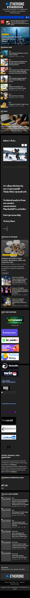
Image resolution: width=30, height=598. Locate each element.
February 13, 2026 (16, 264)
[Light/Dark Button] (25, 17)
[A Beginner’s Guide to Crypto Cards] (4, 104)
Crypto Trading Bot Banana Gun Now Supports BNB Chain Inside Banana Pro (19, 280)
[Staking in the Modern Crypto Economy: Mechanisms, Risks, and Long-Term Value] (15, 248)
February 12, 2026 (16, 43)
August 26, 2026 (16, 549)
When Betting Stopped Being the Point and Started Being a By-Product (18, 79)
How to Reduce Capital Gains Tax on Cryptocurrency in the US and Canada (15, 128)
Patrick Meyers (6, 43)
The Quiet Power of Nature (16, 96)
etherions (14, 471)
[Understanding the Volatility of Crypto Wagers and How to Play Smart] (6, 291)
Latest (10, 51)
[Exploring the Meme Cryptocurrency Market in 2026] (6, 302)
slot (2, 488)
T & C (17, 582)
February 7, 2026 (13, 97)
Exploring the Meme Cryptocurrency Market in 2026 (19, 302)
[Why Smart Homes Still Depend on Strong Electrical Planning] (6, 523)
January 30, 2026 (17, 284)
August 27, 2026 (16, 506)
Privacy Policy (12, 582)
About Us (22, 582)
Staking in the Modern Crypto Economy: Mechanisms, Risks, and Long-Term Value (13, 260)
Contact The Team (15, 584)
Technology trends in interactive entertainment (19, 556)
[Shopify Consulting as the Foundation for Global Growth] (4, 87)
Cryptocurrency (6, 254)
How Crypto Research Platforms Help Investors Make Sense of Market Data (19, 534)
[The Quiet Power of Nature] (4, 95)
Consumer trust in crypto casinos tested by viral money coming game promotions (20, 545)
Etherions (15, 7)
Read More (5, 273)
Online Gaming (5, 34)
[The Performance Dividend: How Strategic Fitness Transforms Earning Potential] (4, 62)
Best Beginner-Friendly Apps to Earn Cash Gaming (20, 512)
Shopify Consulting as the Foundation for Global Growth (17, 87)
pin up (4, 485)
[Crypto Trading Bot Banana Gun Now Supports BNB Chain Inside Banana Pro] (6, 280)
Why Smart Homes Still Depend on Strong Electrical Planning (20, 523)
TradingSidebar (13, 254)
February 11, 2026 (16, 130)
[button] (28, 17)
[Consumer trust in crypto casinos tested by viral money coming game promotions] (6, 545)
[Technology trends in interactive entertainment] (6, 556)
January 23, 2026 (17, 305)
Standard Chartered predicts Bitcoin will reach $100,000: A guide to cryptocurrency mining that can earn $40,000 (20, 502)
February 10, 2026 (14, 90)
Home (6, 582)
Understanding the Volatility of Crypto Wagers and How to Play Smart (20, 291)
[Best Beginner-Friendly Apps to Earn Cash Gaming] (6, 512)
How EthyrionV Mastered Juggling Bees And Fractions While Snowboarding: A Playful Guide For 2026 (14, 164)
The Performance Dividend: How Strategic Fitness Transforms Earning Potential (18, 63)
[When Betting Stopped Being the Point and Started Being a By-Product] (4, 78)
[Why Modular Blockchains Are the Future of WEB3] (4, 53)
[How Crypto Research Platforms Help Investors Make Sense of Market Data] (6, 534)
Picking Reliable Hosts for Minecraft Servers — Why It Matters (13, 39)
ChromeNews (23, 587)
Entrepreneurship (5, 124)
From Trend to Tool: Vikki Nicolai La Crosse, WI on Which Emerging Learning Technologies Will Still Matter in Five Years (19, 72)
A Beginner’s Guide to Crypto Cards (18, 104)
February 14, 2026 (14, 56)
